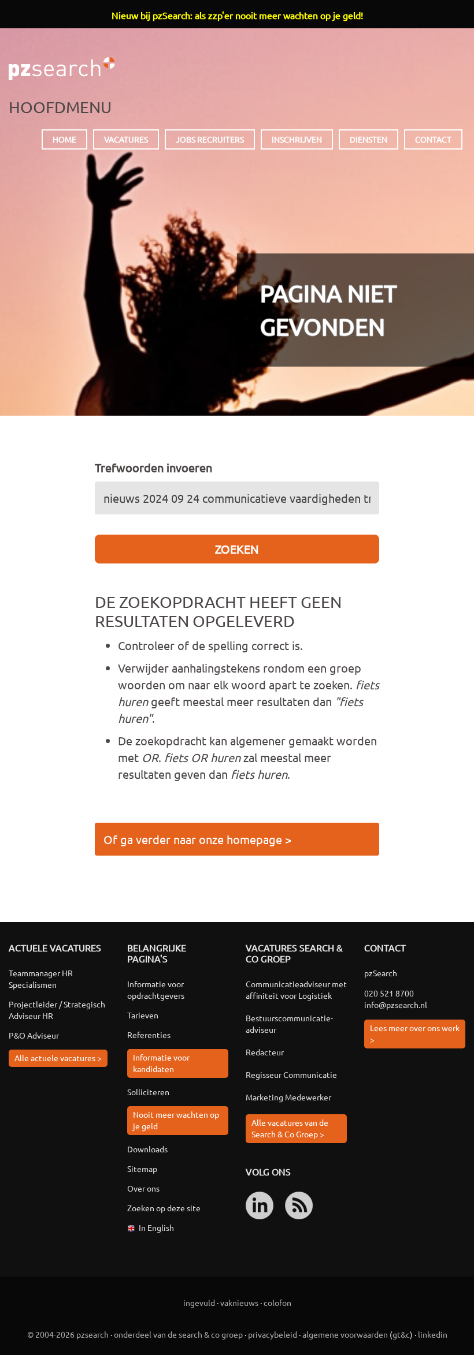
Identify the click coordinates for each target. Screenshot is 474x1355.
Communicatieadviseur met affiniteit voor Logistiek (296, 990)
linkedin (432, 1334)
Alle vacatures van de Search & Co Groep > (289, 1128)
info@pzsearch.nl (395, 1004)
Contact (433, 139)
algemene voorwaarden (345, 1334)
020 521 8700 (389, 993)
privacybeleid (272, 1334)
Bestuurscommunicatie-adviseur (289, 1024)
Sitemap (142, 1168)
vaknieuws (239, 1302)
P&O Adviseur (34, 1035)
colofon (277, 1302)
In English (156, 1227)
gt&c (401, 1334)
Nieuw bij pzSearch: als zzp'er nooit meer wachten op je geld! (237, 15)
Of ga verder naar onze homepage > (197, 839)
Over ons (143, 1188)
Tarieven (142, 1015)
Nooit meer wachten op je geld (176, 1120)
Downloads (147, 1149)
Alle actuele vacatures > (58, 1057)
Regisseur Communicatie (291, 1074)
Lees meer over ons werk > (415, 1033)
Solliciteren (148, 1092)
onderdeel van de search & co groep (178, 1334)
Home (64, 139)
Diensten (368, 139)
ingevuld (199, 1302)
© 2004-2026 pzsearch (68, 1334)
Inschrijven (297, 139)
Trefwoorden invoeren (153, 467)
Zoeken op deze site (164, 1208)
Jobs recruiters (210, 139)
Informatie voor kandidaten (161, 1063)
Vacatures (126, 139)
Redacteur (265, 1052)
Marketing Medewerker (288, 1097)
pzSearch (61, 68)
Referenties (149, 1034)
